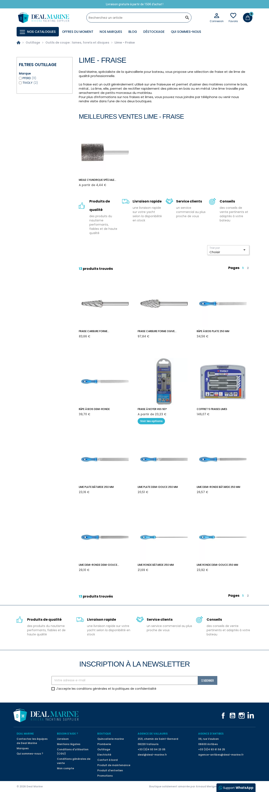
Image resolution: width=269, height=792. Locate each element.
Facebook (223, 715)
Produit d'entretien (110, 770)
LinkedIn (251, 715)
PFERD (29, 78)
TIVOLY (30, 83)
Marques (23, 748)
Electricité (104, 754)
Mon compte (65, 768)
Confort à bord (107, 760)
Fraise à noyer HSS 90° (152, 409)
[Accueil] (18, 42)
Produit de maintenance (113, 765)
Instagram (241, 715)
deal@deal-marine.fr (152, 754)
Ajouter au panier (108, 182)
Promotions (105, 775)
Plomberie (104, 744)
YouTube (232, 715)
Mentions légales (68, 744)
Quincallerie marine (110, 739)
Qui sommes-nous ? (30, 753)
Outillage (103, 749)
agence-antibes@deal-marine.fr (221, 754)
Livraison (63, 739)
